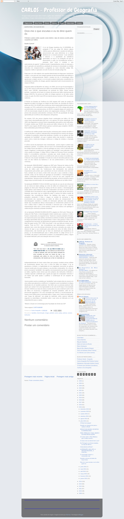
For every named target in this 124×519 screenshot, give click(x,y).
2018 (80, 400)
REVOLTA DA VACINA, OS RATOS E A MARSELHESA (89, 430)
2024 (80, 385)
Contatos (79, 23)
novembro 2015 (84, 411)
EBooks (47, 23)
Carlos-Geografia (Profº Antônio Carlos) (87, 361)
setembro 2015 (84, 416)
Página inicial (28, 23)
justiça (60, 313)
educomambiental (84, 314)
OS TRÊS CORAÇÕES (85, 282)
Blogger (81, 514)
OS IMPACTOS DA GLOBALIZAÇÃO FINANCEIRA (89, 146)
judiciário (52, 313)
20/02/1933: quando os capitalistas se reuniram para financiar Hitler (90, 132)
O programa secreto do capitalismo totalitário (90, 119)
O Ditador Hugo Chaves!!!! (91, 211)
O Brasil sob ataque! (85, 423)
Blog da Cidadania (82, 342)
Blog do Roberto (83, 296)
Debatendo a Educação (85, 254)
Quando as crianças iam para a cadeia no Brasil (88, 426)
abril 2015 (83, 471)
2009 (80, 493)
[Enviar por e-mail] (54, 310)
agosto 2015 (83, 418)
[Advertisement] (49, 370)
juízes (56, 313)
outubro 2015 (84, 413)
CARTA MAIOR (38, 307)
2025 (80, 383)
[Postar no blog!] (56, 310)
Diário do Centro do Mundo (84, 344)
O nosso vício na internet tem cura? (89, 440)
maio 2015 (83, 469)
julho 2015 (83, 421)
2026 (80, 381)
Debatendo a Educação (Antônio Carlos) (88, 363)
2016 (80, 404)
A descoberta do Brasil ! (86, 447)
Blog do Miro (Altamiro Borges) (85, 348)
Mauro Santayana (82, 346)
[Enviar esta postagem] (51, 310)
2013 (80, 484)
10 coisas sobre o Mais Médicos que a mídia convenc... (88, 437)
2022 (80, 390)
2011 (80, 488)
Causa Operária (81, 339)
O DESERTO (82, 244)
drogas (47, 313)
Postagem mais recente (33, 377)
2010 (80, 491)
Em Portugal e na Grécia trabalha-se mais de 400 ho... (89, 443)
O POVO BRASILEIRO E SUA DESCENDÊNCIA (90, 107)
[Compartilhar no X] (57, 310)
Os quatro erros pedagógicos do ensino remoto (90, 172)
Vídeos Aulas (70, 23)
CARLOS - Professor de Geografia (59, 10)
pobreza (65, 313)
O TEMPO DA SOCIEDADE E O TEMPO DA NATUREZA (91, 159)
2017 (80, 402)
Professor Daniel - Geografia (84, 359)
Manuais (54, 23)
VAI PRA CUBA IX (84, 270)
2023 (80, 388)
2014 (80, 481)
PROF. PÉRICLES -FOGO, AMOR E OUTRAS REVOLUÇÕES (89, 433)
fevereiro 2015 (84, 476)
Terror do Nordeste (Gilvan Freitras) (86, 350)
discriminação (41, 313)
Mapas (62, 23)
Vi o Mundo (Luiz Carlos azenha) (86, 352)
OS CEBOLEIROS (84, 280)
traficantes (27, 315)
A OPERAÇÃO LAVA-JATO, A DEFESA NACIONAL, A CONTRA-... (88, 451)
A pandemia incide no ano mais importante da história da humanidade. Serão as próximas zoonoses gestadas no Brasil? (91, 199)
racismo (70, 313)
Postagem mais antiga (65, 377)
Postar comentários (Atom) (36, 380)
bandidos (34, 313)
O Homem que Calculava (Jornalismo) (87, 365)
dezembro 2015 (84, 409)
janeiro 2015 (83, 478)
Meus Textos (38, 23)
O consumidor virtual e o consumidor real (86, 455)
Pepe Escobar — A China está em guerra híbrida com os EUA (91, 225)
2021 (80, 392)
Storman (68, 514)
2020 (80, 395)
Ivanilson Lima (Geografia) (84, 367)
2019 (80, 397)
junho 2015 (83, 466)
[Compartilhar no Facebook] (59, 310)
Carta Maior (80, 337)
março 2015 (83, 473)
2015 (80, 407)
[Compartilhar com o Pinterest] (61, 310)
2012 (80, 486)
